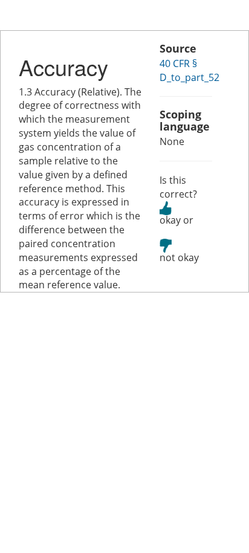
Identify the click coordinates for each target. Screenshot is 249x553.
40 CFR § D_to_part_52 (189, 70)
